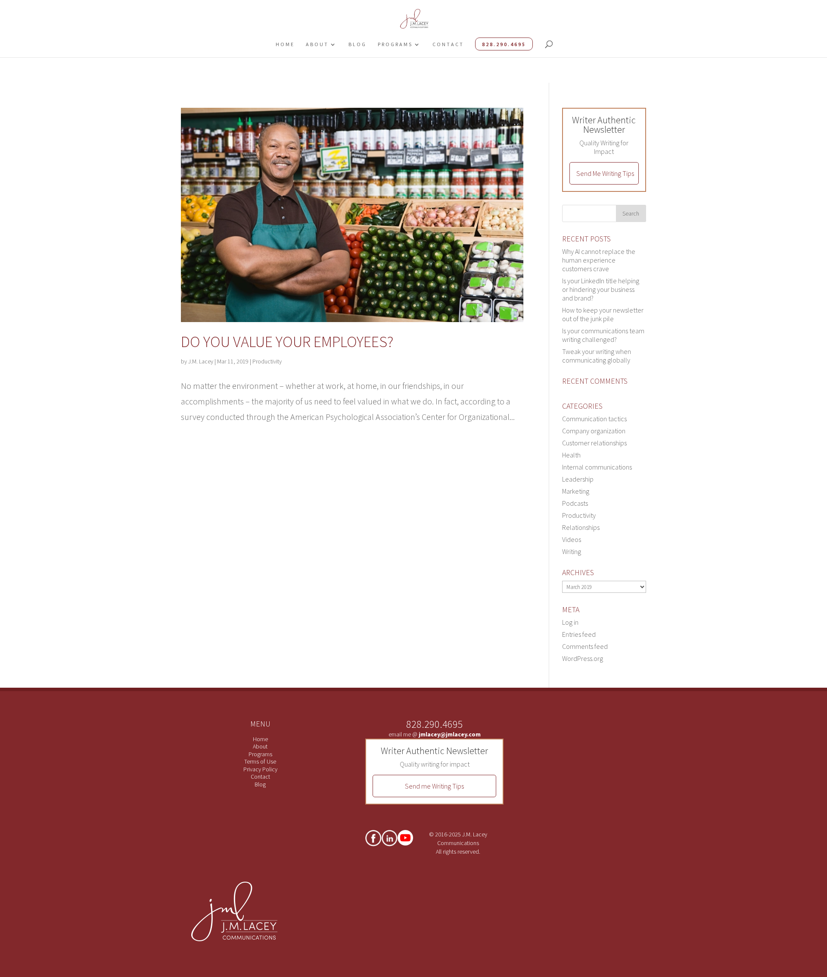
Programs (395, 44)
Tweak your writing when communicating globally (596, 355)
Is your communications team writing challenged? (603, 335)
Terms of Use (260, 761)
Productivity (267, 361)
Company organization (593, 430)
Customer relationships (594, 442)
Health (571, 455)
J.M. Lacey (200, 361)
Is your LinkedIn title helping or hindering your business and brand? (600, 289)
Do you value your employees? (287, 341)
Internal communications (597, 467)
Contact (448, 44)
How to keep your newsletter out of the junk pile (603, 314)
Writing (571, 551)
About (317, 44)
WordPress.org (582, 658)
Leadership (578, 479)
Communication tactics (594, 418)
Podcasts (575, 503)
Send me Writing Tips (434, 786)
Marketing (575, 491)
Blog (357, 44)
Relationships (581, 527)
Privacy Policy (260, 769)
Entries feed (579, 634)
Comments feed (585, 646)
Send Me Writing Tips (605, 173)
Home (285, 44)
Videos (571, 539)
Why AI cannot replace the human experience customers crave (598, 260)
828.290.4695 (504, 44)
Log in (570, 622)
